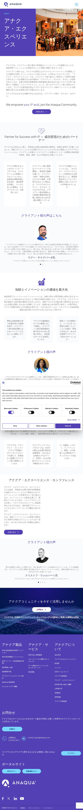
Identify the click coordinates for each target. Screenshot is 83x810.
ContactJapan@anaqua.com (39, 742)
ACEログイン (11, 775)
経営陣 (57, 668)
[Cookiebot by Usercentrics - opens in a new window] (72, 382)
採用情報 (58, 701)
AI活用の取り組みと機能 (63, 689)
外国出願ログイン (31, 775)
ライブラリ (71, 757)
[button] (41, 116)
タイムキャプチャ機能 (9, 691)
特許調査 (31, 676)
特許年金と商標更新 (35, 659)
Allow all (68, 426)
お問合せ (12, 733)
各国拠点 (58, 697)
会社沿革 (58, 659)
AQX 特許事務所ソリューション (13, 661)
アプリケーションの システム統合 (13, 681)
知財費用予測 (6, 676)
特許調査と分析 (7, 672)
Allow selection (41, 426)
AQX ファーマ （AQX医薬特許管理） (13, 666)
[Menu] (76, 4)
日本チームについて (61, 676)
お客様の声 (58, 693)
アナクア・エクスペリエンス (64, 684)
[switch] (31, 412)
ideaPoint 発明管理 (8, 686)
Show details (72, 420)
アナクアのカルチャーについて (65, 663)
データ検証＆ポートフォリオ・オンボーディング (39, 671)
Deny (15, 426)
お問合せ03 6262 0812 (14, 743)
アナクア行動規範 (61, 680)
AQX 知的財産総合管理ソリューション (13, 656)
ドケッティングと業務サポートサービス (39, 664)
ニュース (58, 672)
